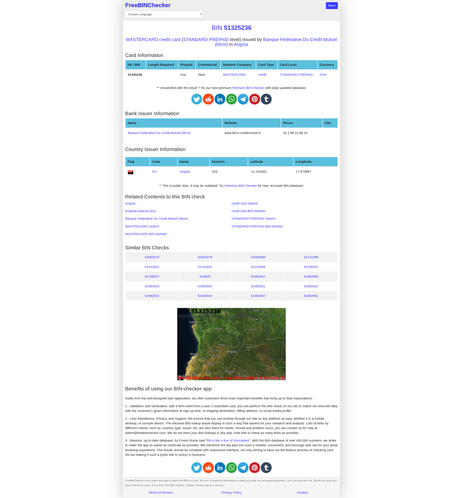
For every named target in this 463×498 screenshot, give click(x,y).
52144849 (258, 267)
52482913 (152, 286)
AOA (323, 74)
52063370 (152, 257)
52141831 (152, 267)
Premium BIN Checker (248, 88)
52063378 (205, 257)
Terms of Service (160, 492)
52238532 (311, 267)
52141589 (311, 257)
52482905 (311, 276)
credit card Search (245, 203)
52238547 (152, 276)
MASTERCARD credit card (153, 39)
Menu (331, 5)
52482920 (205, 286)
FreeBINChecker (147, 5)
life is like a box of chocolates (228, 440)
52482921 (258, 286)
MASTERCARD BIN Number (146, 234)
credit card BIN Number (249, 211)
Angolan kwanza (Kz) (140, 211)
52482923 (152, 296)
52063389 (258, 257)
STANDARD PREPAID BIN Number (257, 226)
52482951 (311, 296)
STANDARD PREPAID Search (253, 218)
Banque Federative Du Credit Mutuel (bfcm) (159, 133)
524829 (204, 276)
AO (154, 171)
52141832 (205, 267)
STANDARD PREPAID (206, 39)
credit (262, 74)
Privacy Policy (231, 492)
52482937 (258, 296)
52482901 (258, 276)
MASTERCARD (234, 74)
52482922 (311, 286)
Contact (302, 492)
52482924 (205, 296)
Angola (241, 44)
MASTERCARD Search (142, 226)
